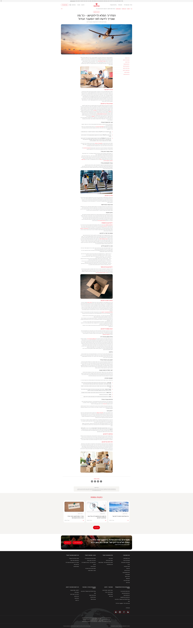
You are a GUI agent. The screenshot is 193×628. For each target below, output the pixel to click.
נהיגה (101, 159)
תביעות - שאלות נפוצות (92, 570)
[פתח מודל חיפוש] (70, 5)
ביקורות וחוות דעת (127, 580)
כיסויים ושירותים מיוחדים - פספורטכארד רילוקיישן (89, 587)
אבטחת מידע (127, 574)
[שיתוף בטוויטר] (98, 481)
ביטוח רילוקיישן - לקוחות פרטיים (108, 590)
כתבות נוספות (96, 497)
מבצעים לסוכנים (76, 566)
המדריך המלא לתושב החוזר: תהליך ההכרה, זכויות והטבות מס (75, 517)
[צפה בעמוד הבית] (96, 5)
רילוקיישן (128, 8)
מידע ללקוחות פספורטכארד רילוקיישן (72, 587)
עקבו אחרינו (128, 607)
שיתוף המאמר (96, 478)
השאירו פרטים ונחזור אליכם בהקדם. (122, 544)
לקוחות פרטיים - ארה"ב (109, 592)
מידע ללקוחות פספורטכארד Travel (72, 555)
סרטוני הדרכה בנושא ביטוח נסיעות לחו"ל (72, 562)
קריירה (129, 564)
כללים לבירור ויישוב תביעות (91, 560)
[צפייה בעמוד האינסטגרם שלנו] (120, 612)
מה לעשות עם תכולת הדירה (91, 338)
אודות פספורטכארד (126, 555)
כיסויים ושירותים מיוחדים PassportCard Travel (122, 587)
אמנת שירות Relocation (125, 562)
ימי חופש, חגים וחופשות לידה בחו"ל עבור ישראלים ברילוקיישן (97, 517)
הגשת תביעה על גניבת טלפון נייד (90, 568)
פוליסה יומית (111, 558)
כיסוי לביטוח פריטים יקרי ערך (125, 591)
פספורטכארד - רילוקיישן (108, 587)
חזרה (61, 8)
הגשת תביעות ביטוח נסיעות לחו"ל (90, 558)
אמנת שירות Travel (126, 560)
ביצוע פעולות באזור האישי (75, 560)
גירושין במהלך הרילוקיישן (84, 228)
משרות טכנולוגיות (127, 566)
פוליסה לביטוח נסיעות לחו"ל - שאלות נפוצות (105, 562)
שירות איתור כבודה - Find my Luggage (123, 603)
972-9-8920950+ (77, 542)
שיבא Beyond (93, 599)
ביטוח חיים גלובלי (93, 597)
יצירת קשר (68, 542)
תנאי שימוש (128, 578)
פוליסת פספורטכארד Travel (108, 555)
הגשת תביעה (77, 592)
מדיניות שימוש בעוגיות (126, 572)
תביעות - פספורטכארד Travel (90, 555)
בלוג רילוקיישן (124, 8)
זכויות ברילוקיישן (118, 8)
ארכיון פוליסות (76, 596)
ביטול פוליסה (77, 598)
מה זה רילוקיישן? (108, 89)
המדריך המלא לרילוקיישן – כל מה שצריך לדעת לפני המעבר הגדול (96, 17)
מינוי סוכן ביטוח (76, 564)
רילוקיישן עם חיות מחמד (126, 66)
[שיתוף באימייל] (92, 481)
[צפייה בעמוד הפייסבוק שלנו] (124, 612)
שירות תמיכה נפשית (92, 595)
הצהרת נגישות (127, 576)
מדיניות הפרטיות (127, 570)
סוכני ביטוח (128, 582)
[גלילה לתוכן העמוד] (96, 42)
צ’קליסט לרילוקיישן (126, 72)
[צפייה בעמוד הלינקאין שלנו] (128, 612)
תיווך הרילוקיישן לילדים (107, 246)
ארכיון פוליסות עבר (110, 564)
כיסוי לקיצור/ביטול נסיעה (126, 593)
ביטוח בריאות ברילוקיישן (126, 68)
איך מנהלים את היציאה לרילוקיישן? (120, 516)
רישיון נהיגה (110, 410)
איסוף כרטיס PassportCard (74, 558)
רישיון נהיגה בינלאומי (100, 412)
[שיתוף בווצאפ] (95, 481)
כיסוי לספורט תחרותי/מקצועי (125, 597)
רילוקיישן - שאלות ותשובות (74, 590)
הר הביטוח (77, 600)
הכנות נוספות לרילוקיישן (126, 70)
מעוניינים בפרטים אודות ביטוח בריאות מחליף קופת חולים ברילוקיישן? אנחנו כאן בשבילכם (110, 541)
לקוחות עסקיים (110, 594)
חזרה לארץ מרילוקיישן (126, 74)
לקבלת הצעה (65, 4)
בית (131, 8)
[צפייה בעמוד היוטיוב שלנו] (115, 612)
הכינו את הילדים (104, 226)
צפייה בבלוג (96, 527)
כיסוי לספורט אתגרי (126, 595)
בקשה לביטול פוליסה (109, 560)
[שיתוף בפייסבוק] (101, 481)
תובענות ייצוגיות (93, 566)
